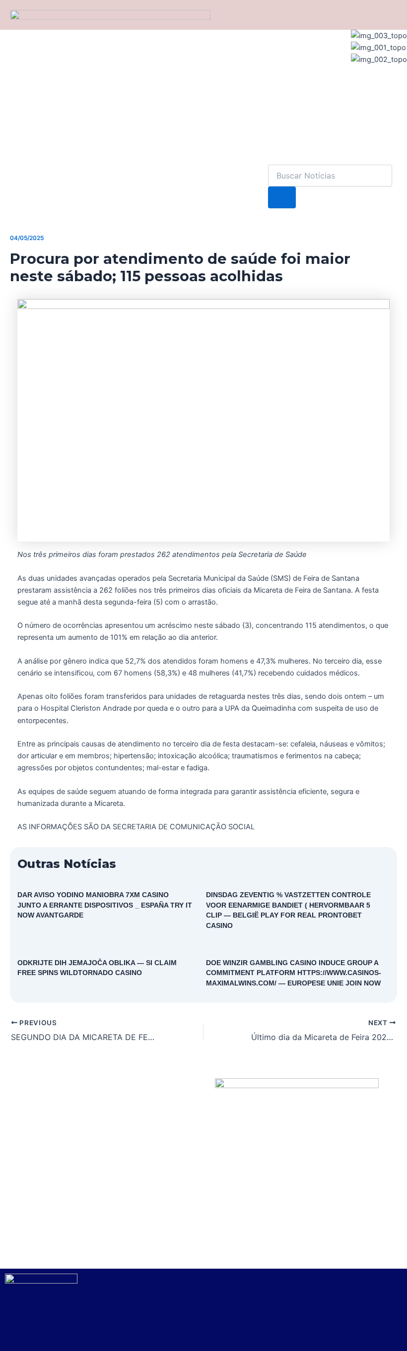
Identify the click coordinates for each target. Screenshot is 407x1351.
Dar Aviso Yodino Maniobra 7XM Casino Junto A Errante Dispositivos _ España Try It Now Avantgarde (104, 905)
